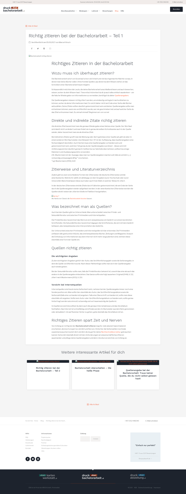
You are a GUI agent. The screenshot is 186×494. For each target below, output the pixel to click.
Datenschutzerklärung (145, 487)
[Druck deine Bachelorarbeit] (93, 476)
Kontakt (28, 448)
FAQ (27, 437)
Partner (43, 443)
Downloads (29, 443)
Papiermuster (45, 437)
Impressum (157, 487)
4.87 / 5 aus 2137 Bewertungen (22, 2)
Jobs (42, 451)
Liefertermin (30, 445)
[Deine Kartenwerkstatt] (48, 476)
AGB (135, 487)
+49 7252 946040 (163, 2)
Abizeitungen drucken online (50, 448)
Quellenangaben (122, 96)
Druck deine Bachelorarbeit (14, 9)
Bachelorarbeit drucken (78, 198)
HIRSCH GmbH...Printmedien (51, 487)
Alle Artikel (32, 26)
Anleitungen (30, 440)
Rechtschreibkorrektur (111, 332)
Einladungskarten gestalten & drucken (54, 445)
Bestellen (176, 9)
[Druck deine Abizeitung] (137, 476)
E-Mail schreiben (177, 2)
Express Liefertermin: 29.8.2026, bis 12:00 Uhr (94, 2)
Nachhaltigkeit (46, 440)
